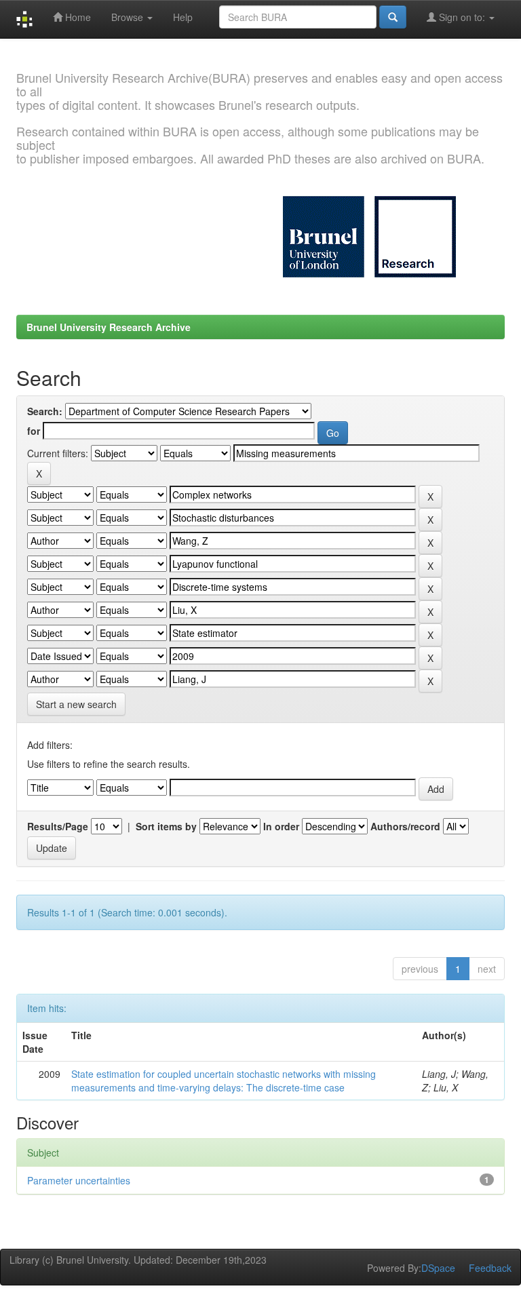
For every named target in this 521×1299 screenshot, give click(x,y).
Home (76, 17)
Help (183, 17)
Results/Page (57, 826)
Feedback (490, 1268)
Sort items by (166, 826)
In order (281, 826)
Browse (128, 17)
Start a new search (76, 704)
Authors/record (405, 826)
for (33, 431)
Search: (44, 411)
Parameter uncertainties (78, 1180)
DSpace (438, 1268)
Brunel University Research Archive (108, 327)
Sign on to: (462, 17)
